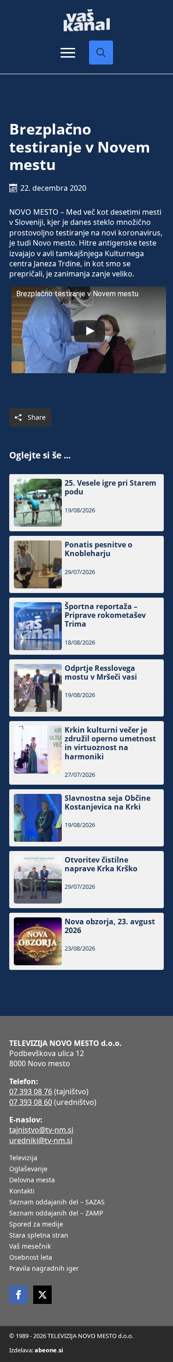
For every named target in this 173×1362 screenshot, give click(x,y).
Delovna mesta (32, 1180)
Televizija (23, 1158)
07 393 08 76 (30, 1091)
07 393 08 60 (30, 1102)
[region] (86, 1290)
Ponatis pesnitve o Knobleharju (98, 549)
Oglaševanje (28, 1169)
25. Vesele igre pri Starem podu (110, 487)
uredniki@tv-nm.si (40, 1140)
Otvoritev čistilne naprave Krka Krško (101, 864)
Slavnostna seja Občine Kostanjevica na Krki (107, 802)
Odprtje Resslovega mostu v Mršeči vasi (101, 672)
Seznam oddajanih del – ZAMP (56, 1213)
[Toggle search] (101, 53)
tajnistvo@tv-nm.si (41, 1130)
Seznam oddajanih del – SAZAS (57, 1202)
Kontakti (22, 1191)
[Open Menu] (67, 52)
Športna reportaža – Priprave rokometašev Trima (105, 615)
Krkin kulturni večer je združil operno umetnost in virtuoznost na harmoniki (110, 743)
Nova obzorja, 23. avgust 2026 (110, 926)
